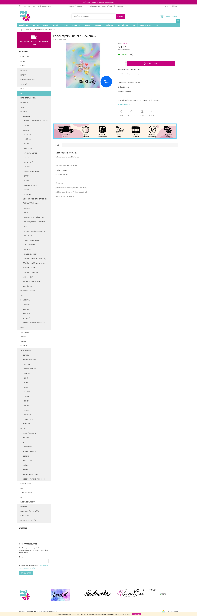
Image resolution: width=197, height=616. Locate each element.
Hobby (26, 190)
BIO (21, 488)
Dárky (22, 66)
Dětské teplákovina (28, 98)
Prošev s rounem (29, 360)
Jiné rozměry (28, 277)
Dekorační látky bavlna (29, 291)
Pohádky (27, 181)
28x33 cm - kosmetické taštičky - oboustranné (35, 199)
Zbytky (23, 337)
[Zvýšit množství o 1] (126, 62)
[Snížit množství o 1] (126, 65)
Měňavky (26, 424)
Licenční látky (25, 484)
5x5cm (26, 387)
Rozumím (137, 614)
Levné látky (24, 57)
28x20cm (26, 130)
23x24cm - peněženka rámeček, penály (34, 259)
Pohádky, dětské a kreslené (34, 222)
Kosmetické (28, 162)
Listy (25, 442)
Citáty (26, 176)
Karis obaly (24, 516)
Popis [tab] (57, 145)
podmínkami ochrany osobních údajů (33, 567)
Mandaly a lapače (30, 153)
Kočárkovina (25, 300)
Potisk (23, 428)
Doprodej (27, 116)
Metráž (23, 89)
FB (21, 497)
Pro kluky (28, 249)
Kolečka (27, 364)
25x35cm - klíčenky (30, 268)
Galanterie (24, 332)
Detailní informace (124, 105)
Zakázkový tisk (26, 493)
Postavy (26, 314)
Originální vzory (29, 433)
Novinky (23, 61)
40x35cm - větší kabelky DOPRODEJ (36, 121)
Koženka (23, 112)
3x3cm (26, 383)
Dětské (26, 456)
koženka (23, 346)
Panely (22, 93)
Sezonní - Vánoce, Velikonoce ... (35, 323)
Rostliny (27, 135)
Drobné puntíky (30, 369)
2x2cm (26, 378)
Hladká (26, 355)
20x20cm (26, 125)
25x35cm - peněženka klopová (34, 263)
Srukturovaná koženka (32, 282)
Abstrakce (28, 148)
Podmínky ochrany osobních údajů (99, 6)
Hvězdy (26, 405)
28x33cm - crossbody (31, 203)
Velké (22, 107)
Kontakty (120, 6)
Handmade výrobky (27, 502)
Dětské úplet (25, 102)
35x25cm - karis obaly (31, 272)
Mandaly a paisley (29, 451)
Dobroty (27, 194)
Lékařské (27, 167)
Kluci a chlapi (28, 461)
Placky (23, 75)
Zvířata (27, 213)
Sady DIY (23, 341)
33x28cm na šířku (30, 254)
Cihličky (27, 392)
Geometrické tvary (30, 474)
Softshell (24, 295)
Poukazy (23, 70)
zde (130, 614)
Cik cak (26, 396)
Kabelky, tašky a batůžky (30, 511)
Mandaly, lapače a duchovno (34, 231)
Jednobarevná (25, 350)
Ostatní (23, 84)
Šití (25, 226)
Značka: (60, 39)
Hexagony (27, 410)
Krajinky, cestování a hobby (34, 217)
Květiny (26, 438)
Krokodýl (27, 415)
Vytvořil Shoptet (172, 611)
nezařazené (27, 286)
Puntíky (27, 373)
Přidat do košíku (152, 64)
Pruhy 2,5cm (28, 419)
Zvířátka (27, 139)
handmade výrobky (27, 80)
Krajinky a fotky (30, 185)
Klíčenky (23, 506)
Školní (26, 158)
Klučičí (26, 144)
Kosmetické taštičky (28, 520)
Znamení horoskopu (31, 171)
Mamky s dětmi (29, 245)
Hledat (120, 16)
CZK (165, 6)
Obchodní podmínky (76, 6)
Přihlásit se (26, 573)
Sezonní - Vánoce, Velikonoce (34, 479)
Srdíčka (27, 401)
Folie (22, 327)
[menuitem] (23, 25)
